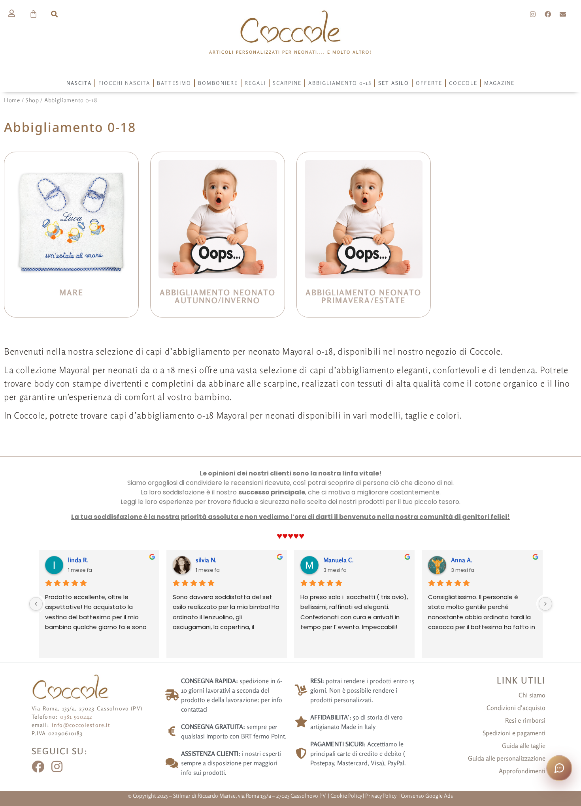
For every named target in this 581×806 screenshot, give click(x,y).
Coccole (463, 83)
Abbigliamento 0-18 (340, 83)
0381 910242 (76, 716)
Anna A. (461, 560)
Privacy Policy (381, 795)
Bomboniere (218, 83)
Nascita (79, 83)
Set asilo (393, 83)
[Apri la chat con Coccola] (559, 768)
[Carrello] (33, 14)
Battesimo (174, 83)
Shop (32, 100)
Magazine (499, 83)
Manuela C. (338, 560)
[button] (54, 14)
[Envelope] (562, 14)
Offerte (429, 83)
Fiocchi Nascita (124, 83)
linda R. (78, 560)
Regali (255, 83)
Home (12, 100)
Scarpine (287, 83)
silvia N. (206, 560)
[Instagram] (533, 14)
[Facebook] (547, 14)
